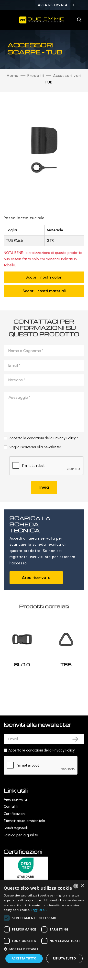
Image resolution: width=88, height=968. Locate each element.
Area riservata (53, 5)
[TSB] (66, 639)
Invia (44, 487)
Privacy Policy (65, 438)
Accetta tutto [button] (24, 958)
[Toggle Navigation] (7, 20)
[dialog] (44, 924)
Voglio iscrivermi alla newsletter (35, 447)
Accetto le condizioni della (41, 750)
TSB (66, 664)
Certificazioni (14, 814)
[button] (44, 949)
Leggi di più (39, 910)
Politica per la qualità (21, 835)
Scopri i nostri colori (44, 277)
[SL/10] (22, 639)
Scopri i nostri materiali (44, 291)
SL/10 (22, 664)
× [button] (82, 885)
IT (74, 5)
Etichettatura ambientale (24, 821)
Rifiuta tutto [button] (64, 958)
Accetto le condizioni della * (43, 438)
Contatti (11, 806)
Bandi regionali (16, 828)
